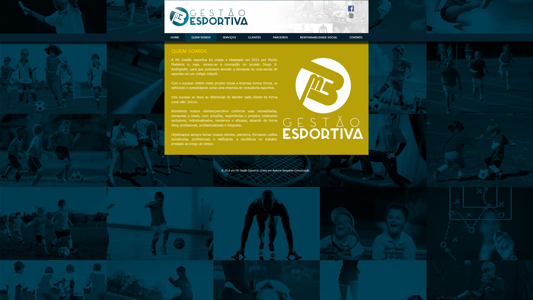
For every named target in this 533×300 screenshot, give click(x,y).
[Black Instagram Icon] (351, 16)
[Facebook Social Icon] (351, 8)
